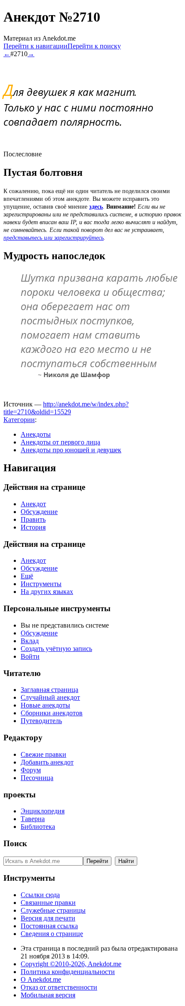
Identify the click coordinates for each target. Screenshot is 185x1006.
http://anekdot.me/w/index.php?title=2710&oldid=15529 (66, 408)
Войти (30, 656)
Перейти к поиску (94, 46)
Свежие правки (43, 754)
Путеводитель (41, 720)
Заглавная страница (49, 689)
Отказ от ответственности (59, 987)
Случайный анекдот (50, 697)
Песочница (37, 777)
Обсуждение (39, 511)
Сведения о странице (52, 933)
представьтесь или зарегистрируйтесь (53, 238)
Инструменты (41, 583)
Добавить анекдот (47, 762)
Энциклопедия (43, 811)
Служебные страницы (53, 910)
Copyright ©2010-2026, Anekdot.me (71, 964)
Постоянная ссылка (49, 926)
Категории (19, 419)
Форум (31, 770)
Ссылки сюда (40, 894)
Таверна (33, 818)
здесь (96, 206)
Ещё (27, 576)
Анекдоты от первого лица (60, 442)
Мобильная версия (48, 995)
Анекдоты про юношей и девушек (71, 450)
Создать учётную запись (56, 648)
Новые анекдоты (45, 705)
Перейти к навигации (35, 46)
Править (33, 519)
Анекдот (33, 504)
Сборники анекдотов (52, 713)
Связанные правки (48, 902)
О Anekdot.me (41, 979)
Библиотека (38, 826)
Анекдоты (36, 434)
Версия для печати (48, 918)
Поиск (15, 843)
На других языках (47, 591)
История (33, 527)
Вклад (30, 640)
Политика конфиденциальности (68, 971)
